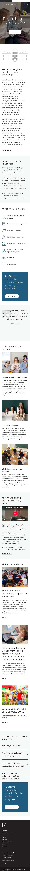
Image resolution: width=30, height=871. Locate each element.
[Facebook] (2, 863)
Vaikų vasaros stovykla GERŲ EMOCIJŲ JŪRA (14, 710)
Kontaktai (4, 846)
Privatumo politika (6, 833)
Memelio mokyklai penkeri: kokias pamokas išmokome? (15, 593)
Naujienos (4, 844)
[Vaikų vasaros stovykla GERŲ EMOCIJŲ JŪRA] (15, 695)
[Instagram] (5, 863)
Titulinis (4, 837)
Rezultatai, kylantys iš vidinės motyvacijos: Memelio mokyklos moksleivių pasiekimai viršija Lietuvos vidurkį (13, 654)
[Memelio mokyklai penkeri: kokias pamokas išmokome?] (15, 577)
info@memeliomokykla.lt (8, 860)
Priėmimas (15, 32)
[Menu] (27, 4)
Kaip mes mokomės (7, 841)
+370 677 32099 (6, 857)
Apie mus (4, 839)
